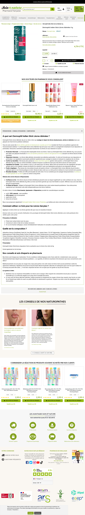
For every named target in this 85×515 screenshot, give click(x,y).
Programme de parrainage (33, 441)
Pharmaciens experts (52, 430)
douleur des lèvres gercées (42, 161)
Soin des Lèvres (37, 24)
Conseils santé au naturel (43, 353)
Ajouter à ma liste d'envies (71, 36)
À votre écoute (32, 430)
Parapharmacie (50, 18)
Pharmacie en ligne (6, 24)
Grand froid (42, 292)
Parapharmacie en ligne (17, 24)
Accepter (30, 513)
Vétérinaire (80, 18)
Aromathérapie (32, 18)
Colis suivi (13, 430)
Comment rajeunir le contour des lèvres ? (41, 329)
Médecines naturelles (14, 18)
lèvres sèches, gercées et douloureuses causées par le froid (34, 145)
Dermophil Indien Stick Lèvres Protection (34, 202)
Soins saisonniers (59, 18)
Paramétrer (37, 513)
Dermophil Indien (51, 31)
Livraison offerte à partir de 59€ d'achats (42, 2)
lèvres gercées (45, 37)
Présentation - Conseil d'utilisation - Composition (19, 131)
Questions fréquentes (72, 430)
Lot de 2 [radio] (54, 53)
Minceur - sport (66, 18)
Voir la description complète (49, 45)
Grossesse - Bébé (73, 18)
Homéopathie (22, 18)
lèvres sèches (53, 37)
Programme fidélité (52, 441)
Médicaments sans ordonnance (71, 441)
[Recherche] (52, 9)
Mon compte (60, 9)
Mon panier (77, 9)
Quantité (44, 50)
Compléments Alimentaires (6, 18)
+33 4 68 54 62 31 (58, 460)
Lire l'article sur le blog (9, 347)
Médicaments (41, 18)
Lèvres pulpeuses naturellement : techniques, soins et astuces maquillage (14, 330)
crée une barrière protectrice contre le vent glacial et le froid (44, 153)
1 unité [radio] (45, 53)
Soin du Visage (28, 24)
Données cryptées (13, 441)
